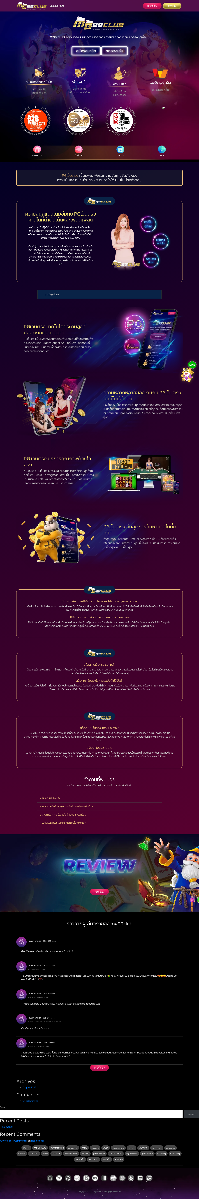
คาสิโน (84, 1147)
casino (131, 1147)
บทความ (172, 6)
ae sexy (85, 1153)
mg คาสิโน (80, 1159)
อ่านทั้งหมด (99, 1068)
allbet (45, 1153)
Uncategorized (30, 1101)
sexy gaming (118, 1147)
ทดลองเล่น (114, 51)
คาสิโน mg (161, 1153)
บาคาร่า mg (175, 1153)
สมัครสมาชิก (86, 51)
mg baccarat (131, 1153)
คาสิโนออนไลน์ (40, 1147)
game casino (99, 1153)
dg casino (170, 1147)
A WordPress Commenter (13, 1140)
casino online (71, 1153)
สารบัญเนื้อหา (52, 294)
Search (3, 1107)
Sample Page (57, 6)
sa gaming (72, 1147)
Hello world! (6, 1127)
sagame (95, 1147)
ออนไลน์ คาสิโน (115, 1153)
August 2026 (29, 1087)
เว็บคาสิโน (34, 1153)
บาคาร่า (26, 1147)
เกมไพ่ (105, 1147)
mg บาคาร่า (93, 1159)
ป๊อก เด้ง (21, 1153)
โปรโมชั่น (106, 1159)
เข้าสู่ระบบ (152, 6)
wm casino (157, 1147)
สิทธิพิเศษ (119, 1159)
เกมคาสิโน (143, 1147)
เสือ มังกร (56, 1153)
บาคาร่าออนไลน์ (57, 1147)
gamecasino (147, 1153)
